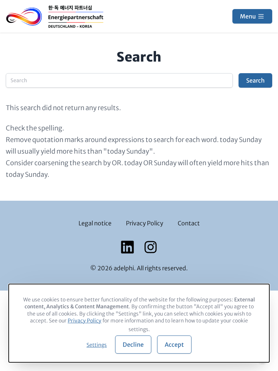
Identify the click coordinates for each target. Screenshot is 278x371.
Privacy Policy (144, 223)
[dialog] (139, 323)
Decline (133, 344)
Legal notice (95, 223)
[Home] (55, 16)
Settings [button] (97, 345)
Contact (189, 223)
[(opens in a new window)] (127, 247)
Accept (174, 344)
